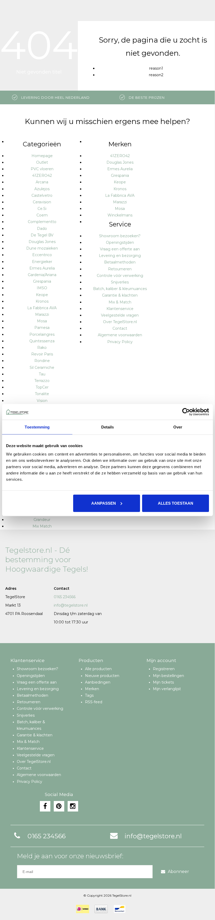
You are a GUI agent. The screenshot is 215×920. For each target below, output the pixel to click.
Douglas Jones (42, 241)
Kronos (42, 301)
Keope (42, 294)
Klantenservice (119, 308)
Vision (42, 400)
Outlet (42, 162)
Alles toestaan (175, 503)
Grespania (42, 281)
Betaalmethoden (120, 262)
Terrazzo (42, 380)
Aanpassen (103, 503)
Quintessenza (42, 341)
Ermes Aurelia (42, 268)
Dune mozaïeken (42, 248)
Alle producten (98, 668)
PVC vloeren (42, 169)
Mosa (42, 321)
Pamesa (42, 327)
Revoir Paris (42, 354)
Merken (92, 688)
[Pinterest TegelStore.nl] (59, 806)
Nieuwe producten (102, 675)
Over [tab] (177, 427)
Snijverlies (120, 282)
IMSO (42, 288)
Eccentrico (42, 254)
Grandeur (42, 519)
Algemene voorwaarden (120, 335)
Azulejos (42, 189)
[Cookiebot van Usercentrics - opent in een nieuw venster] (186, 412)
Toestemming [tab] (37, 427)
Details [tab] (107, 427)
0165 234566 (65, 597)
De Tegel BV (42, 235)
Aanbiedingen (97, 682)
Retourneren (120, 269)
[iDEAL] (82, 909)
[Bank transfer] (101, 909)
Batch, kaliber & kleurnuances (120, 288)
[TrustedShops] (134, 909)
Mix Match (42, 526)
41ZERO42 (42, 175)
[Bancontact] (119, 909)
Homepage (42, 155)
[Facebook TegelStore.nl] (45, 806)
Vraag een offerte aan (120, 249)
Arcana (42, 182)
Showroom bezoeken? (120, 236)
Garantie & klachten (120, 295)
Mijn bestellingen (168, 675)
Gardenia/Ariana (42, 274)
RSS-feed (93, 702)
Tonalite (42, 393)
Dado (42, 228)
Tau (42, 374)
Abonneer (178, 871)
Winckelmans (120, 215)
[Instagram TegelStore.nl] (73, 806)
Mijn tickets (163, 682)
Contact (119, 328)
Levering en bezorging (120, 255)
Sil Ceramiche (42, 367)
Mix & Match (120, 302)
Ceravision (42, 202)
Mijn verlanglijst (167, 688)
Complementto (42, 221)
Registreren (164, 668)
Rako (42, 347)
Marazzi (42, 314)
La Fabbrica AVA (42, 308)
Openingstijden (120, 242)
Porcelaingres (42, 334)
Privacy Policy (120, 341)
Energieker (42, 261)
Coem (42, 215)
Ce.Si (41, 208)
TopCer (42, 387)
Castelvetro (41, 195)
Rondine (42, 360)
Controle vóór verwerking (120, 275)
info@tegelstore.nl (71, 605)
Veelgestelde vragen (120, 315)
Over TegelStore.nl (120, 321)
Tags (89, 695)
